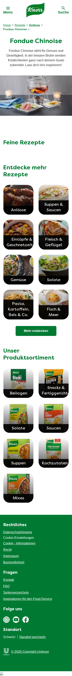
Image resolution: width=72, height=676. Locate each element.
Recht (7, 549)
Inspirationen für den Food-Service (27, 599)
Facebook (25, 619)
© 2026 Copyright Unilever (30, 651)
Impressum (11, 556)
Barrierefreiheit (13, 562)
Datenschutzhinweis (17, 532)
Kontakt (8, 579)
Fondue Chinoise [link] (15, 29)
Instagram (6, 619)
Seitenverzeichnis (16, 592)
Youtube (16, 619)
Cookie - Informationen (19, 543)
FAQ (6, 586)
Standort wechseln (32, 637)
